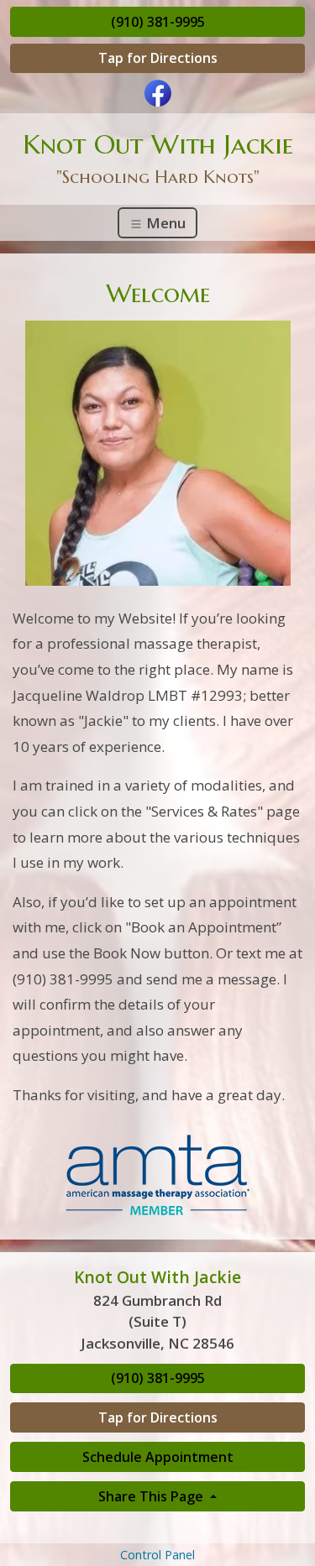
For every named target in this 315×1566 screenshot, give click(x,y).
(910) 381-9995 (158, 22)
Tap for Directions (158, 58)
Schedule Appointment (158, 1457)
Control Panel (157, 1555)
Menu (164, 222)
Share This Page (152, 1496)
